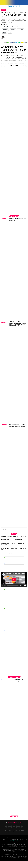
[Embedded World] (14, 608)
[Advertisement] (14, 84)
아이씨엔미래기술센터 (7, 830)
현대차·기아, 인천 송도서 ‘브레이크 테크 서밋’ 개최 (12, 553)
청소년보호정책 (16, 832)
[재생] (3, 585)
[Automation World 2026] (14, 557)
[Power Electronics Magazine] (14, 631)
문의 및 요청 (23, 832)
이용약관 (15, 830)
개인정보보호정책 (21, 830)
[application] (14, 579)
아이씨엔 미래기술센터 (13, 840)
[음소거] (23, 585)
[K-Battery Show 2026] (14, 564)
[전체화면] (25, 585)
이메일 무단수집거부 (7, 832)
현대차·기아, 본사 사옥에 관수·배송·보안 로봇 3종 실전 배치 (14, 536)
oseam (7, 37)
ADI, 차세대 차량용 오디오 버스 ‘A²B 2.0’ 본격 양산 (12, 539)
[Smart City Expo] (14, 589)
